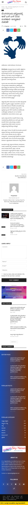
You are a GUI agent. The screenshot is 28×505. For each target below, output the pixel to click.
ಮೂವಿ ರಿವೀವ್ (4, 217)
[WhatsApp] (18, 30)
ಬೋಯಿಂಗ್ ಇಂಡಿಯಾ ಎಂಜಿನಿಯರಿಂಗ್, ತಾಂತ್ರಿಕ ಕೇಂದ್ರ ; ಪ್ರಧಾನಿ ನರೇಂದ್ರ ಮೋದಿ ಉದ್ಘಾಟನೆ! (17, 225)
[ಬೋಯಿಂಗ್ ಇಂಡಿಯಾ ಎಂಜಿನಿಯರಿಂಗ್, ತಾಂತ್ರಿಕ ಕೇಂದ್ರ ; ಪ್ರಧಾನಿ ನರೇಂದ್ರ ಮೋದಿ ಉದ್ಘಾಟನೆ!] (5, 225)
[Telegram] (15, 484)
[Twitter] (11, 30)
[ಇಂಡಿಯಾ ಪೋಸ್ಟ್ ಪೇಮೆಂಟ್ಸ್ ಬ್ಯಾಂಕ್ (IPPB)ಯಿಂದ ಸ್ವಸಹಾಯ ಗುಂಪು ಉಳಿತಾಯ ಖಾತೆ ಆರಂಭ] (5, 309)
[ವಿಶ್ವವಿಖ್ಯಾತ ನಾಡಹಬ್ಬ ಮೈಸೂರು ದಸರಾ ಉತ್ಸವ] (5, 233)
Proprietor (7, 26)
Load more (13, 341)
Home (3, 6)
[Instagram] (7, 484)
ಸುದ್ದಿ (6, 6)
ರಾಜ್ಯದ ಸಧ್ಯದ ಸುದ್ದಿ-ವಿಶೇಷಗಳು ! (16, 334)
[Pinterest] (15, 30)
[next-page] (5, 238)
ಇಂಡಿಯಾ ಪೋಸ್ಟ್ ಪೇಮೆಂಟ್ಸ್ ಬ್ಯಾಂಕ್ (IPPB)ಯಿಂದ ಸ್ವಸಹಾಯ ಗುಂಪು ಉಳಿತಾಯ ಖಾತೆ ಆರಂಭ (17, 309)
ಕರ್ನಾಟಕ (3, 227)
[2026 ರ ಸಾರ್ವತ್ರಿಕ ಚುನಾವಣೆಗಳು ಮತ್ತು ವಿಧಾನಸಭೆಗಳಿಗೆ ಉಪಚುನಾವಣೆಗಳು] (5, 328)
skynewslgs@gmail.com (13, 473)
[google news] (14, 488)
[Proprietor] (3, 26)
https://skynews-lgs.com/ (14, 197)
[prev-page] (3, 238)
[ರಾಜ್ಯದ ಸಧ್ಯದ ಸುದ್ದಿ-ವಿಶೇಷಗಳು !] (5, 336)
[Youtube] (23, 484)
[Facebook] (8, 30)
